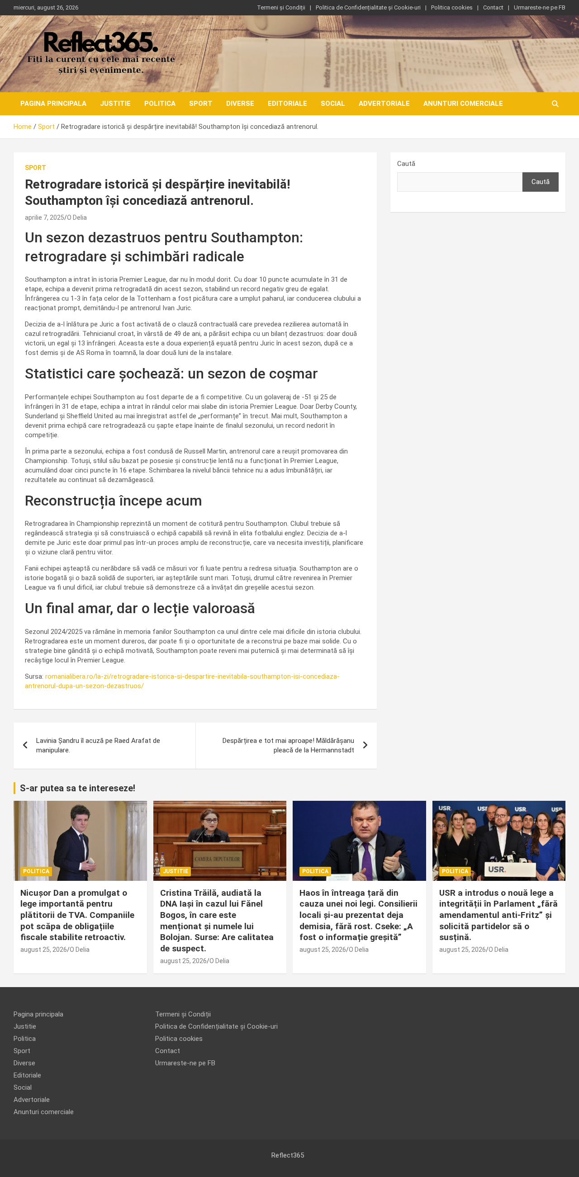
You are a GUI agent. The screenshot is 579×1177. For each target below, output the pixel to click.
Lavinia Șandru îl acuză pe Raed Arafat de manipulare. (98, 745)
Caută (406, 164)
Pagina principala (53, 103)
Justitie (115, 103)
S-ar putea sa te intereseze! (77, 788)
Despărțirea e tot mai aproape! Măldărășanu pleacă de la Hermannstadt (288, 745)
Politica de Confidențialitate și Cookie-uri (368, 7)
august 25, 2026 (43, 949)
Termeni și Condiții (281, 7)
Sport (201, 103)
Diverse (240, 103)
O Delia (77, 217)
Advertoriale (384, 103)
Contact (493, 7)
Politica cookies (452, 7)
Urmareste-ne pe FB (539, 7)
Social (333, 103)
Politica (160, 103)
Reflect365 (287, 1155)
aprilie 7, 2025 (44, 217)
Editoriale (287, 103)
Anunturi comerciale (463, 103)
